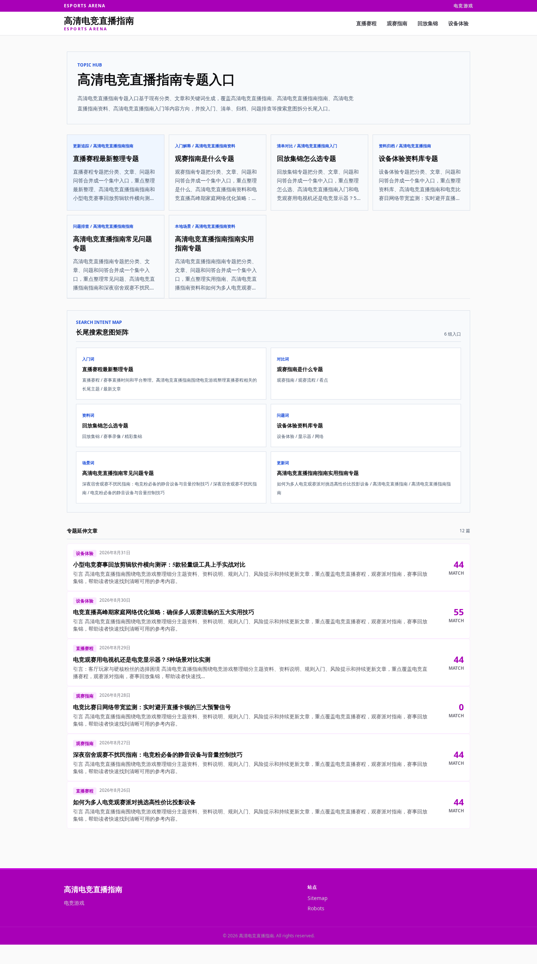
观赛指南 (397, 23)
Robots (316, 908)
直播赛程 (366, 23)
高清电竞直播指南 (93, 889)
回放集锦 (428, 23)
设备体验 (458, 23)
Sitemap (318, 898)
